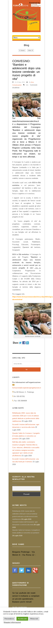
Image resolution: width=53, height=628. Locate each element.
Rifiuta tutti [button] (34, 619)
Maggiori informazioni (12, 622)
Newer (23, 50)
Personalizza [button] (9, 619)
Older (30, 50)
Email (14, 485)
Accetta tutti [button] (22, 619)
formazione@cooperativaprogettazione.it (26, 388)
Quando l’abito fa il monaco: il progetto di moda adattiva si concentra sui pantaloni (26, 436)
